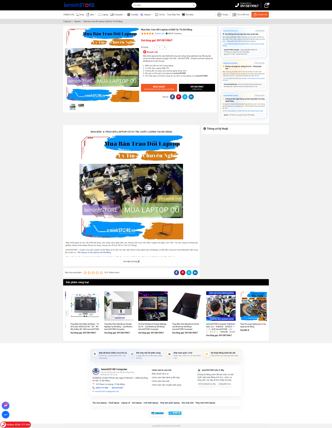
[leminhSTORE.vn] (79, 5)
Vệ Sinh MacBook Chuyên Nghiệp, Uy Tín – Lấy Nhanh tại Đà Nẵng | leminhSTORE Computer (148, 326)
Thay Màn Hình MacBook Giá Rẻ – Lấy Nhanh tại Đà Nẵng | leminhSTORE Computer (182, 326)
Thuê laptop (114, 403)
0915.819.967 (117, 387)
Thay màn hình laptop (205, 403)
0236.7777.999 (102, 387)
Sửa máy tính (188, 403)
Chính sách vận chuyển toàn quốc (166, 385)
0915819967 (249, 6)
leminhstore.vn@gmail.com (107, 391)
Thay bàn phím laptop (170, 403)
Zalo (6, 415)
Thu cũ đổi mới (243, 15)
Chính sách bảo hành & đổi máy (166, 377)
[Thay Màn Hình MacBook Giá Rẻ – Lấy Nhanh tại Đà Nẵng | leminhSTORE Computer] (183, 305)
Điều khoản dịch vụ (160, 373)
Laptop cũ (125, 403)
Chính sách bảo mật (160, 381)
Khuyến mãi (262, 15)
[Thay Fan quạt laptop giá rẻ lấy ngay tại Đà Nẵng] (251, 305)
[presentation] (66, 313)
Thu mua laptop (99, 403)
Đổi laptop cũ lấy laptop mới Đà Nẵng (94, 252)
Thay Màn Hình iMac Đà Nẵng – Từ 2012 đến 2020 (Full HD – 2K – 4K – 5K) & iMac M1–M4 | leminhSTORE (81, 326)
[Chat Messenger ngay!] (6, 406)
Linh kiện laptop (151, 403)
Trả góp (225, 15)
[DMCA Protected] (175, 413)
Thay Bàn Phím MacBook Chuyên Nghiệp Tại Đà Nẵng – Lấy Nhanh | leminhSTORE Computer (114, 326)
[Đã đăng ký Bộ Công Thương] (157, 413)
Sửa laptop (137, 403)
